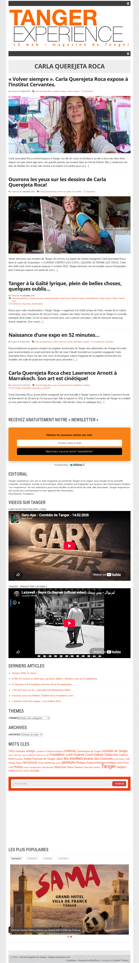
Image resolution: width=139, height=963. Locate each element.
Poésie (26, 767)
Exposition (88, 91)
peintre (58, 763)
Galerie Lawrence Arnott (62, 341)
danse (11, 755)
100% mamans (16, 751)
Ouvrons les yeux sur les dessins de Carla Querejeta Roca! (57, 182)
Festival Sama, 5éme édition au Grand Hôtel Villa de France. (46, 930)
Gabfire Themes (121, 960)
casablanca (40, 751)
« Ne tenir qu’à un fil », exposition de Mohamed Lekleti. (41, 690)
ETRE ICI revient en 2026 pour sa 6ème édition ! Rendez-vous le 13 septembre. (55, 678)
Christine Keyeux (36, 298)
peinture (86, 341)
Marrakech (77, 341)
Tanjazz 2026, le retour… (25, 673)
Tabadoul (78, 767)
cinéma (69, 751)
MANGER (32, 859)
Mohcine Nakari (77, 298)
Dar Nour (18, 755)
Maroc (19, 763)
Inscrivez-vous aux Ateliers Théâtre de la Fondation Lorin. (43, 695)
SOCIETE (46, 387)
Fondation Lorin (61, 754)
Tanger (108, 766)
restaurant (35, 767)
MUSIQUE (30, 762)
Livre (116, 759)
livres (121, 759)
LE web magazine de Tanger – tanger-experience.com (44, 957)
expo (55, 385)
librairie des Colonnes (98, 758)
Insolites (19, 759)
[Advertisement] (69, 819)
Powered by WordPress (89, 960)
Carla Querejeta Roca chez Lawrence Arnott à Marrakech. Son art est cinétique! (62, 375)
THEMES (13, 718)
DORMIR (48, 859)
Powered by (61, 464)
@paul (14, 91)
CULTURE (16, 387)
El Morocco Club (42, 755)
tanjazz (121, 767)
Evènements (16, 303)
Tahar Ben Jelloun (92, 767)
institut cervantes (59, 91)
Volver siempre (73, 91)
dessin (25, 755)
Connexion (71, 960)
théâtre (11, 770)
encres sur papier (64, 191)
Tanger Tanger (105, 298)
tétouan (27, 771)
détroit (32, 755)
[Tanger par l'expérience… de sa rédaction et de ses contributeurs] (69, 28)
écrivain (35, 770)
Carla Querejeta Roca (43, 91)
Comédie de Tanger (114, 751)
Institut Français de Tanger (39, 758)
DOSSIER (63, 859)
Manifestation (37, 303)
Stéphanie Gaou (63, 767)
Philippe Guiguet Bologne (91, 762)
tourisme (19, 771)
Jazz (59, 758)
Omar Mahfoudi (91, 298)
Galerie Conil (83, 754)
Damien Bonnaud (52, 298)
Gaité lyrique (65, 298)
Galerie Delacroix (105, 754)
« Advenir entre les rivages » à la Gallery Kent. (37, 701)
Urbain (114, 298)
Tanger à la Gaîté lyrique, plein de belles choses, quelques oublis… (65, 286)
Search (119, 784)
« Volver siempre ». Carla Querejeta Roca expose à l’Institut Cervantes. (68, 81)
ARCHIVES (14, 734)
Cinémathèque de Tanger (88, 751)
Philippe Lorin (114, 762)
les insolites (77, 191)
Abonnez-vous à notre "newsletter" (70, 451)
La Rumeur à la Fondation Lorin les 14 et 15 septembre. (42, 684)
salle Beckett (47, 767)
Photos (18, 767)
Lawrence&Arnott (65, 385)
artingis (30, 751)
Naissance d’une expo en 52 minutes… (53, 334)
